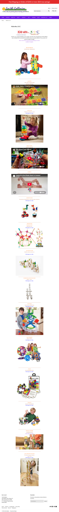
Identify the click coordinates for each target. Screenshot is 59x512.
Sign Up (45, 501)
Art (29, 17)
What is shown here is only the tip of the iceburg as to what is (29, 40)
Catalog (7, 17)
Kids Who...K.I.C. (44, 17)
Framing (33, 17)
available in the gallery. (29, 41)
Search (3, 506)
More (50, 17)
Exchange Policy (11, 506)
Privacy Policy (17, 506)
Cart (55, 10)
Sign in (49, 8)
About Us (13, 17)
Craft (18, 17)
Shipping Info (14, 507)
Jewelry (23, 17)
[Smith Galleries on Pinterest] (54, 506)
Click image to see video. (29, 433)
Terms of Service (4, 507)
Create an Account (54, 8)
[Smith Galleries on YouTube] (56, 506)
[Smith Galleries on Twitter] (50, 506)
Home (3, 17)
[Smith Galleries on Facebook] (52, 506)
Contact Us (6, 506)
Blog (38, 17)
